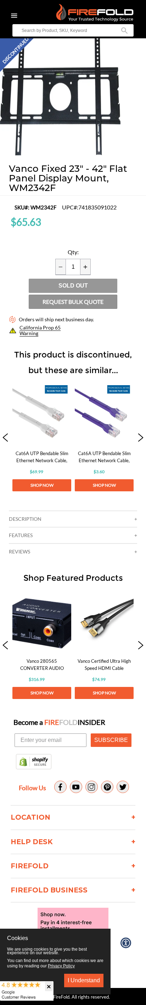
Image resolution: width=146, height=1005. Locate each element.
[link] (41, 438)
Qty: (73, 252)
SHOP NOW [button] (42, 485)
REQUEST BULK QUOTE (73, 301)
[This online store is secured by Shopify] (33, 762)
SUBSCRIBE (111, 740)
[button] (5, 438)
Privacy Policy (61, 965)
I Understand (84, 980)
